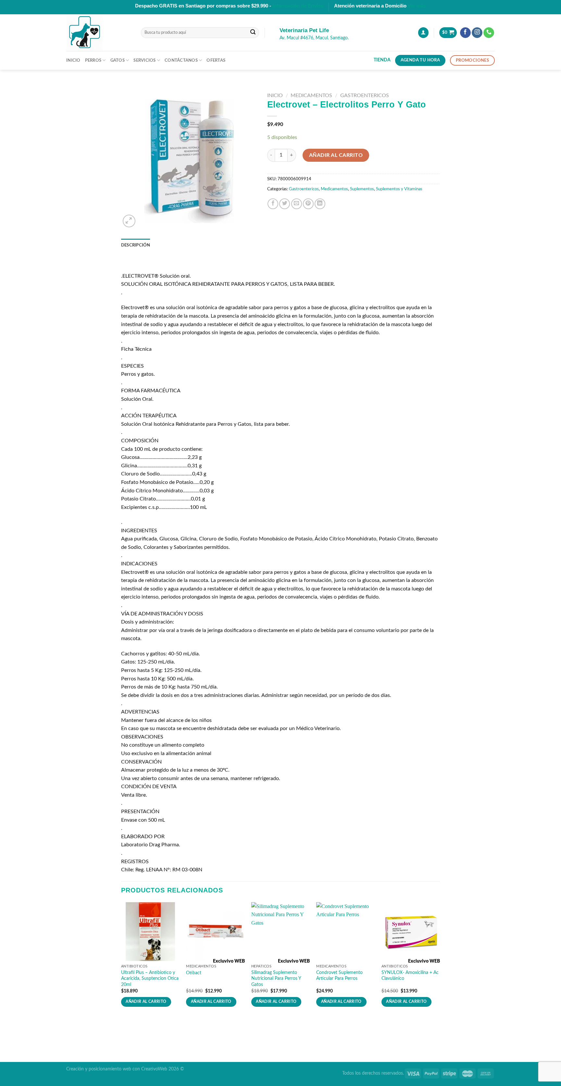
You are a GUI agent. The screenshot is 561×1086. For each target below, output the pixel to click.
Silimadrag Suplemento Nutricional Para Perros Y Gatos (276, 978)
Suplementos (362, 189)
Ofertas (215, 60)
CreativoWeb (154, 1069)
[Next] (439, 960)
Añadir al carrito (336, 155)
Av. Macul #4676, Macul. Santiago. (314, 38)
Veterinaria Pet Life (304, 30)
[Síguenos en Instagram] (477, 32)
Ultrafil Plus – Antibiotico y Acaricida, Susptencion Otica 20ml (150, 978)
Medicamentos (311, 95)
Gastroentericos (364, 95)
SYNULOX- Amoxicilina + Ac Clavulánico (410, 975)
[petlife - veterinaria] (98, 32)
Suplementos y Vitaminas (399, 189)
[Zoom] (129, 221)
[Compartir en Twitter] (284, 203)
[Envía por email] (296, 203)
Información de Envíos (297, 5)
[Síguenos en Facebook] (465, 32)
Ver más (417, 5)
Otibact (193, 972)
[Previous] (121, 960)
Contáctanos (181, 60)
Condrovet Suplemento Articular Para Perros (339, 975)
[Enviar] (252, 32)
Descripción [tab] (135, 245)
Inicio (73, 60)
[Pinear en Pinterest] (308, 203)
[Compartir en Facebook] (273, 203)
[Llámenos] (488, 32)
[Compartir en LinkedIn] (320, 203)
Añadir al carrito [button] (146, 1002)
